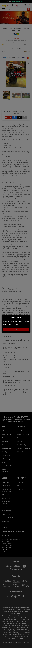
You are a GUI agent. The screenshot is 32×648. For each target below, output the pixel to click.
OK (16, 329)
